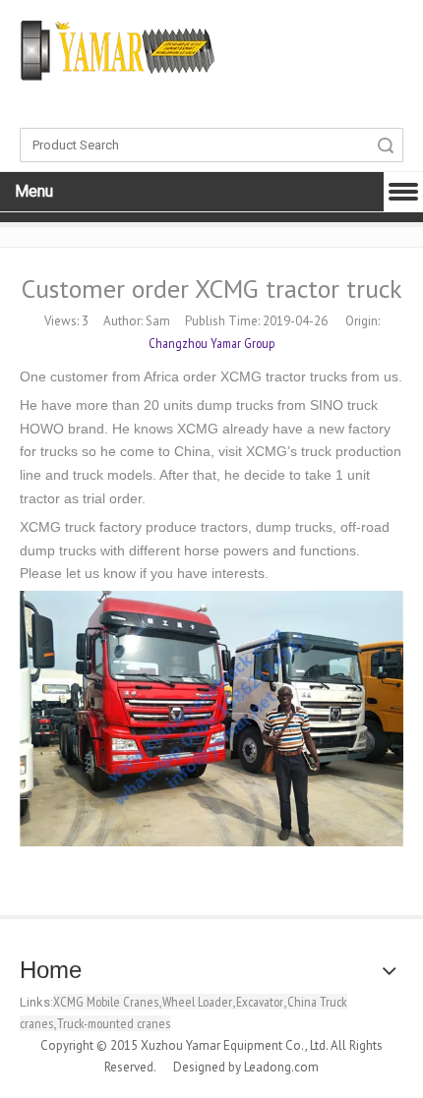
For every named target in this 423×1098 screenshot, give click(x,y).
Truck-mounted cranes (113, 1023)
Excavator (259, 1002)
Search (385, 145)
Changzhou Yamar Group (211, 343)
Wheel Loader (197, 1002)
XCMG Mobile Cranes (105, 1002)
